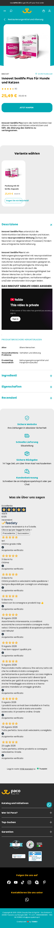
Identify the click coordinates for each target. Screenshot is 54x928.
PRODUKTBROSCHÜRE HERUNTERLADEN (22, 339)
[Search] (11, 10)
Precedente (9, 533)
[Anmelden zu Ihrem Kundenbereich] (49, 11)
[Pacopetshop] (9, 882)
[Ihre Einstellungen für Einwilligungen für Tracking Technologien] (49, 923)
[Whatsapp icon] (49, 804)
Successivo (23, 533)
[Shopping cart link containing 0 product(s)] (43, 10)
